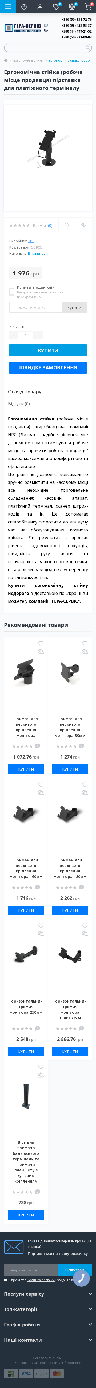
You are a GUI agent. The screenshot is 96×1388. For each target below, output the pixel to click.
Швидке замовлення (48, 367)
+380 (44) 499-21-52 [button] (77, 31)
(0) (50, 225)
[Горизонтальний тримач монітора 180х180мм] (70, 963)
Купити (74, 307)
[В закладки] (40, 643)
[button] (40, 6)
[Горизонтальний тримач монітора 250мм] (26, 963)
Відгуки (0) (19, 404)
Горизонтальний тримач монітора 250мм (26, 1007)
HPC (31, 240)
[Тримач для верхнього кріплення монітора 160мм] (26, 821)
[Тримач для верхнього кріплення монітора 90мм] (70, 680)
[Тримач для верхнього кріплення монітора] (26, 680)
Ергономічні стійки (28, 60)
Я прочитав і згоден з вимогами (47, 1280)
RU (46, 25)
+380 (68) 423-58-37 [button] (77, 25)
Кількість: (17, 326)
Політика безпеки (41, 1280)
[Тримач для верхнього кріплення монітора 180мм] (70, 821)
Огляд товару (25, 391)
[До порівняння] (41, 651)
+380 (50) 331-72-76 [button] (77, 19)
